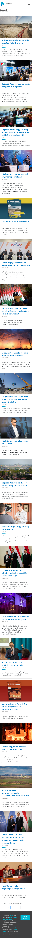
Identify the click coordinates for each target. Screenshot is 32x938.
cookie (11, 915)
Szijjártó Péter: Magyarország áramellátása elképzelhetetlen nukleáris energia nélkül (16, 132)
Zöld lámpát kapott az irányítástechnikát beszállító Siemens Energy (14, 573)
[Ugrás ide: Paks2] (9, 4)
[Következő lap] (27, 907)
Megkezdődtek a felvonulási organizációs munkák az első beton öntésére (15, 399)
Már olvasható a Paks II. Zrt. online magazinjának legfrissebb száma (14, 707)
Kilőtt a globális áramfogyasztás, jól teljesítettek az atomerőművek (16, 793)
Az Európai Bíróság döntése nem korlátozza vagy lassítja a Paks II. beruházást (15, 311)
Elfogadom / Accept (25, 917)
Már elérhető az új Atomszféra (15, 222)
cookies (15, 928)
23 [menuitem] (22, 907)
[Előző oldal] (5, 907)
